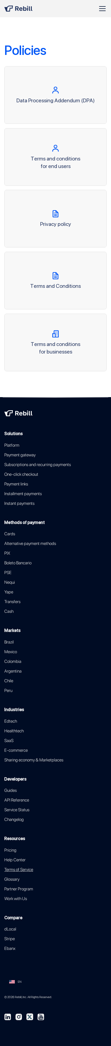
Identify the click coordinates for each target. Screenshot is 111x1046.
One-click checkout (21, 474)
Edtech (10, 721)
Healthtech (14, 730)
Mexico (10, 651)
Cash (8, 611)
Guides (10, 790)
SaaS (8, 740)
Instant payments (19, 503)
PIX (7, 553)
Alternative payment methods (30, 543)
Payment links (16, 484)
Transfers (12, 601)
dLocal (10, 929)
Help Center (15, 859)
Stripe (9, 938)
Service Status (16, 809)
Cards (9, 533)
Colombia (12, 661)
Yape (8, 591)
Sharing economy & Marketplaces (33, 759)
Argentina (13, 671)
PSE (8, 572)
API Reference (16, 800)
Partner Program (18, 888)
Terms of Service (18, 869)
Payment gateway (20, 454)
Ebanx (9, 948)
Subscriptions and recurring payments (37, 464)
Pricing (10, 850)
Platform (11, 445)
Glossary (11, 879)
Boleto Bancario (18, 562)
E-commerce (16, 750)
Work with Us (15, 898)
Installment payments (23, 493)
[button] (101, 8)
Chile (8, 680)
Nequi (9, 582)
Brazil (9, 642)
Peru (8, 690)
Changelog (14, 819)
